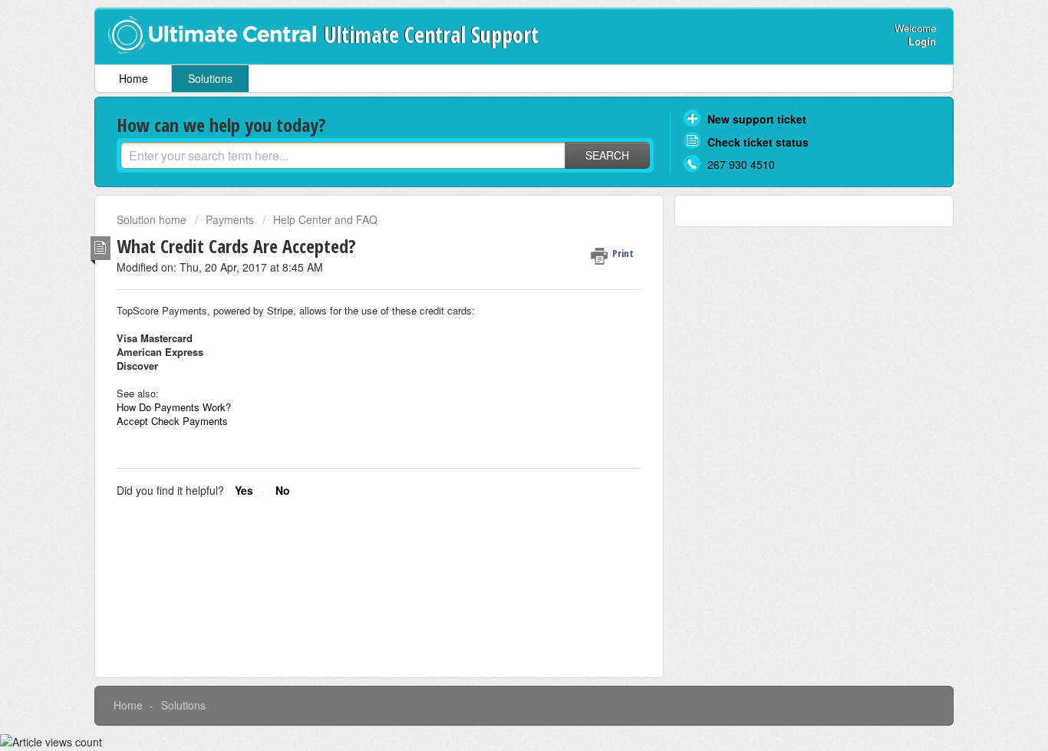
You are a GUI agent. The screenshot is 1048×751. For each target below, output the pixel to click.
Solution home (153, 219)
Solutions (210, 78)
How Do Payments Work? (174, 407)
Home (133, 78)
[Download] (495, 172)
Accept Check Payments (172, 420)
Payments (230, 219)
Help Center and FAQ (325, 219)
